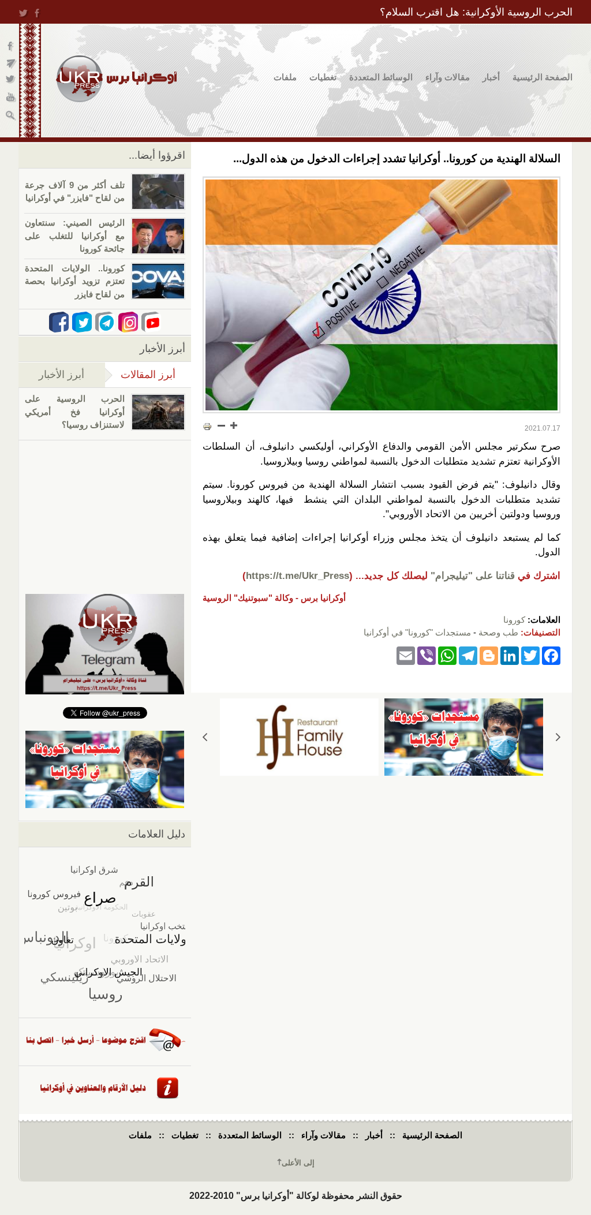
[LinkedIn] (509, 655)
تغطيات (322, 77)
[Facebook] (551, 655)
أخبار (491, 77)
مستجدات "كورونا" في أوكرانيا (417, 632)
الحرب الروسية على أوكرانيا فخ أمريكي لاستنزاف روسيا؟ (75, 411)
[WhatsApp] (447, 655)
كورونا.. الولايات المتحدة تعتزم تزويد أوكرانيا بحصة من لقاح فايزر (75, 281)
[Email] (406, 655)
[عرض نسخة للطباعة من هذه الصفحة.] (207, 427)
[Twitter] (530, 655)
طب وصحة (498, 632)
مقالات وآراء (447, 77)
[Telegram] (468, 655)
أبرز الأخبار (61, 374)
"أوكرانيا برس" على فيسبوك (11, 46)
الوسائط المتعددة (381, 77)
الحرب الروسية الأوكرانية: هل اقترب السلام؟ (476, 12)
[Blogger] (489, 655)
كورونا (514, 620)
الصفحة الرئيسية (543, 77)
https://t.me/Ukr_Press (297, 575)
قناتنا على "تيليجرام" (473, 575)
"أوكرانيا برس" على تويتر (11, 81)
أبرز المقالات (140, 374)
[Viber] (426, 655)
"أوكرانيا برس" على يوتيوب (11, 98)
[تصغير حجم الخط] (222, 425)
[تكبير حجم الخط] (233, 425)
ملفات (285, 77)
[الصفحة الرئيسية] (116, 78)
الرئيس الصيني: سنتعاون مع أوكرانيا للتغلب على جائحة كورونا (75, 235)
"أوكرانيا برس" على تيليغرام (11, 64)
